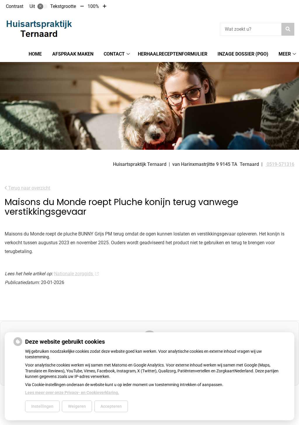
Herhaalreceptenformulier (172, 54)
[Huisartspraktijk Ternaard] (39, 28)
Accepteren (111, 406)
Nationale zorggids (74, 273)
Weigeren (77, 406)
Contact (114, 54)
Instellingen (42, 406)
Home (35, 54)
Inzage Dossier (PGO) (243, 54)
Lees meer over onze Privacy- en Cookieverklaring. (72, 392)
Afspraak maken (72, 54)
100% (93, 6)
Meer (285, 54)
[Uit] (42, 6)
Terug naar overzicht (28, 188)
